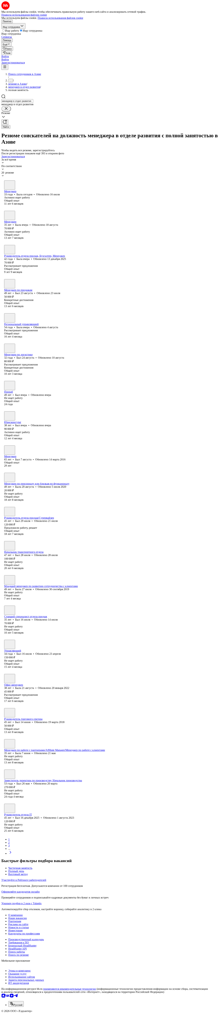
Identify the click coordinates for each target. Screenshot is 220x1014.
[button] (5, 56)
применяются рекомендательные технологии (69, 988)
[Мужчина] (9, 283)
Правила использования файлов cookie (60, 17)
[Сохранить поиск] (4, 122)
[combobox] (17, 101)
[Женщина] (9, 185)
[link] (7, 48)
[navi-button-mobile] (4, 67)
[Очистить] (6, 109)
